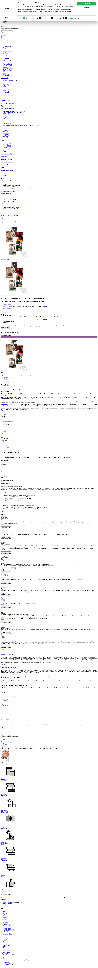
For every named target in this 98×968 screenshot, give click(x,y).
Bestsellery (5, 116)
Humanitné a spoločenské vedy (9, 65)
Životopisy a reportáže (8, 68)
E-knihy (2, 33)
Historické (5, 53)
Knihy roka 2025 (6, 114)
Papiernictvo (4, 167)
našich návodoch (11, 191)
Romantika (5, 49)
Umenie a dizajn (6, 74)
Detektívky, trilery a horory (9, 46)
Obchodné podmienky (8, 964)
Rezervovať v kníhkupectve (6, 328)
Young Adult (6, 85)
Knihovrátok (6, 942)
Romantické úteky (7, 143)
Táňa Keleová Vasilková (8, 136)
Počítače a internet (7, 71)
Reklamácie (5, 931)
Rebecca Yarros (6, 133)
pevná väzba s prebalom (8, 421)
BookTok (5, 122)
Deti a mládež (4, 78)
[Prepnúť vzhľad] (1, 40)
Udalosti (5, 904)
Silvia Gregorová (4, 574)
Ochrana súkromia (7, 963)
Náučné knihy (6, 91)
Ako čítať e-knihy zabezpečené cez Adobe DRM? (11, 215)
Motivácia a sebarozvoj (8, 63)
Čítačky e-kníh (5, 156)
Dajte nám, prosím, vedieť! (22, 449)
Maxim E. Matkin (7, 304)
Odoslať (2, 957)
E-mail (2, 727)
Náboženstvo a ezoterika (7, 103)
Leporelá (5, 90)
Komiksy (5, 48)
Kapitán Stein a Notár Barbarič (9, 145)
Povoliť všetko (87, 3)
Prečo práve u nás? (7, 924)
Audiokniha (4, 744)
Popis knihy (5, 377)
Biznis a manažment (7, 64)
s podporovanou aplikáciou (16, 207)
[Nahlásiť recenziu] (1, 597)
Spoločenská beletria (7, 51)
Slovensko (5, 438)
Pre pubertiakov (6, 84)
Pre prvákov (5, 83)
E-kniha (3, 743)
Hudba (2, 173)
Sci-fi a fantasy (6, 47)
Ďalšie (3, 649)
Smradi (4, 151)
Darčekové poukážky (6, 154)
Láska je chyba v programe (7, 397)
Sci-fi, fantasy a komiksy (8, 88)
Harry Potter (5, 144)
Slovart (4, 312)
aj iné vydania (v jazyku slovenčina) (9, 735)
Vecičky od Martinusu (7, 159)
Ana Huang (5, 134)
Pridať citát (3, 747)
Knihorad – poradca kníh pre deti (10, 80)
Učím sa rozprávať (7, 148)
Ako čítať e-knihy (7, 928)
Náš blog (5, 941)
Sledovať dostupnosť (5, 327)
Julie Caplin (5, 131)
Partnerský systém (7, 944)
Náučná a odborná (6, 61)
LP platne (3, 175)
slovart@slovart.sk (7, 705)
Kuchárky (3, 97)
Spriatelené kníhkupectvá (8, 905)
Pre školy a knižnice (7, 930)
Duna (4, 150)
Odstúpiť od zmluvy (7, 934)
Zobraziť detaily (73, 18)
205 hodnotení (8, 308)
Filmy (2, 37)
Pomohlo (2, 514)
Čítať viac (45, 306)
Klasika (4, 52)
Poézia (4, 57)
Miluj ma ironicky (5, 408)
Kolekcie (5, 120)
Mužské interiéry (5, 404)
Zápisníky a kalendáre (7, 170)
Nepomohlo (3, 515)
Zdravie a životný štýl (7, 70)
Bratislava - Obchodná (8, 902)
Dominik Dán (6, 130)
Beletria (3, 43)
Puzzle (2, 178)
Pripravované (6, 118)
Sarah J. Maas (6, 135)
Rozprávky (5, 87)
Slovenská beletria (7, 54)
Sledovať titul (3, 745)
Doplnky (2, 38)
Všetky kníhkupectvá (7, 903)
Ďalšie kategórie (6, 58)
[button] (50, 315)
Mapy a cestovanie (6, 106)
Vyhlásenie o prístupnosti (8, 950)
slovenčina (5, 434)
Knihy (2, 32)
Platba (4, 923)
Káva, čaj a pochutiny (7, 162)
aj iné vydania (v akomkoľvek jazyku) (10, 736)
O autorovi (5, 381)
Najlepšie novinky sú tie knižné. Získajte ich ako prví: (12, 954)
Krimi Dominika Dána (8, 147)
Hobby (4, 73)
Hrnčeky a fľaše (5, 164)
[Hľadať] (13, 31)
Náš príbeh (5, 940)
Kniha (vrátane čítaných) (7, 741)
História (5, 67)
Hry (1, 36)
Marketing (5, 946)
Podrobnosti (5, 378)
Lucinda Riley (6, 137)
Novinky (5, 117)
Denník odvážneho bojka (8, 146)
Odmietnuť (86, 7)
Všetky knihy (6, 113)
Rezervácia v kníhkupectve (9, 927)
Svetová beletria (6, 55)
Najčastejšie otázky (7, 925)
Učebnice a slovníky (6, 100)
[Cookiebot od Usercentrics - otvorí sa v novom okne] (8, 18)
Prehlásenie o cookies (7, 948)
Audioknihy (3, 35)
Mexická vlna (4, 401)
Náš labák (5, 947)
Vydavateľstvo (6, 382)
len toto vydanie (5, 734)
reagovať (2, 524)
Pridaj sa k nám (6, 945)
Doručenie (5, 922)
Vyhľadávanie (3, 29)
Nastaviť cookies (6, 962)
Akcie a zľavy (6, 119)
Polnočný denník (5, 393)
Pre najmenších (6, 81)
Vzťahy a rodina (6, 69)
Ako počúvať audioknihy (8, 929)
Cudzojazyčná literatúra (7, 108)
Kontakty (5, 939)
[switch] (39, 18)
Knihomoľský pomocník (8, 933)
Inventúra (3, 762)
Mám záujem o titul (7, 123)
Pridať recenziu (4, 477)
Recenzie (5, 379)
